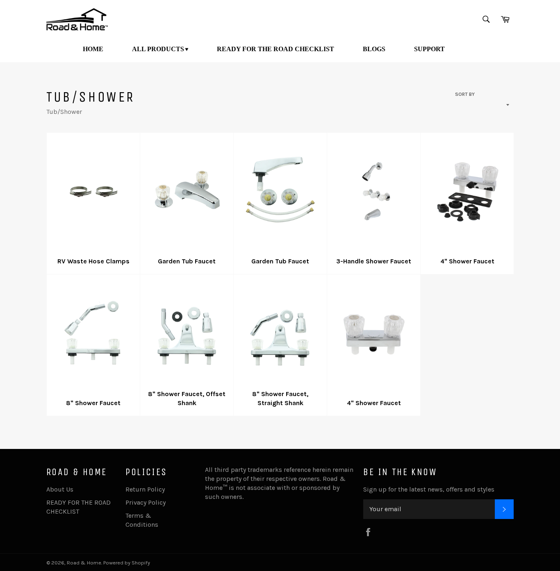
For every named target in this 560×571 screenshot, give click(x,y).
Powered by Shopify (126, 563)
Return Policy (145, 489)
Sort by (465, 94)
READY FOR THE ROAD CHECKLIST (275, 48)
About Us (59, 489)
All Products (158, 48)
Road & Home (84, 563)
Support (429, 48)
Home (93, 48)
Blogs (374, 48)
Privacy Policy (145, 502)
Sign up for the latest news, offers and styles (428, 489)
